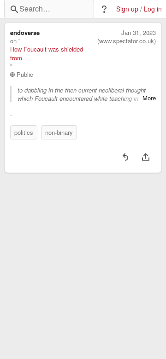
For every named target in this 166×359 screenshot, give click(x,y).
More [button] (149, 98)
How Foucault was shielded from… (46, 53)
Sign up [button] (127, 9)
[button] (104, 9)
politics (23, 132)
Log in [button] (153, 9)
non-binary (59, 132)
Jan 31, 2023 (138, 33)
